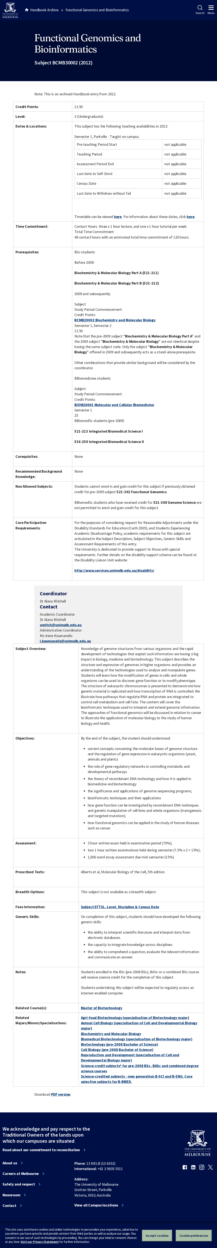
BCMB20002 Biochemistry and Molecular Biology (115, 320)
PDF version (61, 1094)
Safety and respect (19, 1184)
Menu (211, 13)
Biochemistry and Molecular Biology (111, 1033)
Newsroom (11, 1195)
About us (10, 1163)
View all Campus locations (96, 1205)
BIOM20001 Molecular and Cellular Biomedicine (114, 404)
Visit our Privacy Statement (39, 1242)
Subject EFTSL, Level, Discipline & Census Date (120, 906)
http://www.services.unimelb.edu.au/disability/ (114, 570)
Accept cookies (157, 1235)
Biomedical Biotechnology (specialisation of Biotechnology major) (136, 1039)
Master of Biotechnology (101, 1007)
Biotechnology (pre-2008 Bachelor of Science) (119, 1044)
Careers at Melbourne (21, 1173)
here (118, 216)
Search (200, 13)
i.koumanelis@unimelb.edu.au (65, 641)
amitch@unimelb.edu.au (61, 625)
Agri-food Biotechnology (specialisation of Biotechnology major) (135, 1017)
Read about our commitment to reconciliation (41, 1150)
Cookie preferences (193, 1235)
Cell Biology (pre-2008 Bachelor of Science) (117, 1049)
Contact (9, 1205)
